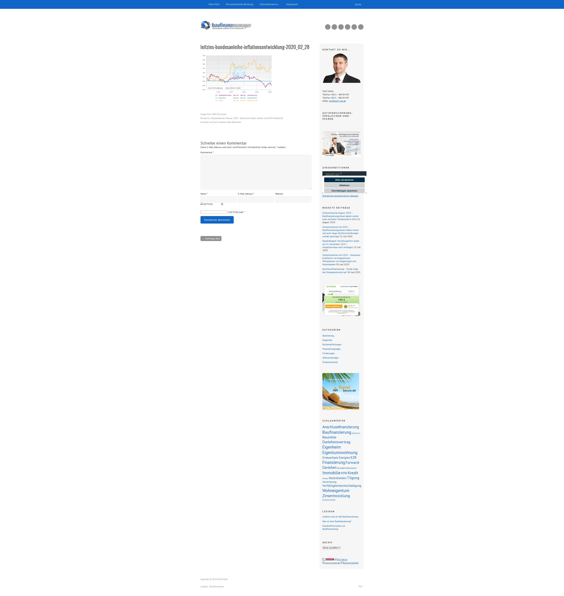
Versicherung (329, 481)
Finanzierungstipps (331, 348)
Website (279, 193)
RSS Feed (327, 27)
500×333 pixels (219, 114)
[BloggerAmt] (350, 562)
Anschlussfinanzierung (340, 426)
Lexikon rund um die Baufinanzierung (340, 516)
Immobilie (331, 472)
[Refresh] (222, 204)
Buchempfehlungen (331, 344)
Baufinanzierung (336, 432)
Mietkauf (325, 478)
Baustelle (329, 437)
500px (347, 27)
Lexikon (204, 586)
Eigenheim (331, 447)
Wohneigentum (335, 490)
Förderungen (328, 353)
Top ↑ (361, 586)
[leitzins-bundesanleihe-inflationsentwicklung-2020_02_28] (237, 102)
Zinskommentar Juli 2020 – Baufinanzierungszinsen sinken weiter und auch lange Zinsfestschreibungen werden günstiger (340, 231)
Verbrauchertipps (330, 357)
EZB (353, 457)
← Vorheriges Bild (211, 238)
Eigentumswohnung (339, 452)
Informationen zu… (270, 4)
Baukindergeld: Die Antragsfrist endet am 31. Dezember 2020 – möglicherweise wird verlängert (340, 244)
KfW (344, 473)
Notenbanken (337, 478)
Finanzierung (333, 462)
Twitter (361, 27)
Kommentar (207, 152)
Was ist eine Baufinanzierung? (336, 521)
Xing (334, 27)
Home (203, 4)
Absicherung (328, 335)
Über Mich (213, 4)
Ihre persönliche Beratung (239, 4)
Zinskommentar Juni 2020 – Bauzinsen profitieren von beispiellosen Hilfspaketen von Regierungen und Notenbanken (341, 259)
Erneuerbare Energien (336, 458)
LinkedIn (341, 27)
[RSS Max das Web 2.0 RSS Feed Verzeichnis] (331, 562)
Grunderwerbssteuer (347, 468)
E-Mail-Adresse (246, 193)
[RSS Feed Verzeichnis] (341, 559)
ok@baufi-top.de (337, 100)
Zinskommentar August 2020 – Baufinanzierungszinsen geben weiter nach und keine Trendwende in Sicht (340, 216)
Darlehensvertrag (336, 441)
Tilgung (353, 477)
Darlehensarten (216, 586)
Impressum (292, 4)
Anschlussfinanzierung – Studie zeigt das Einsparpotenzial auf (340, 270)
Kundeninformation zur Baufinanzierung (333, 527)
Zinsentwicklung (336, 495)
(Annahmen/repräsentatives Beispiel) (340, 195)
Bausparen (356, 433)
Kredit (353, 472)
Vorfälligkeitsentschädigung (341, 485)
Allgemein (327, 340)
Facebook (354, 27)
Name (204, 193)
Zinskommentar (330, 362)
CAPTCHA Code (235, 212)
